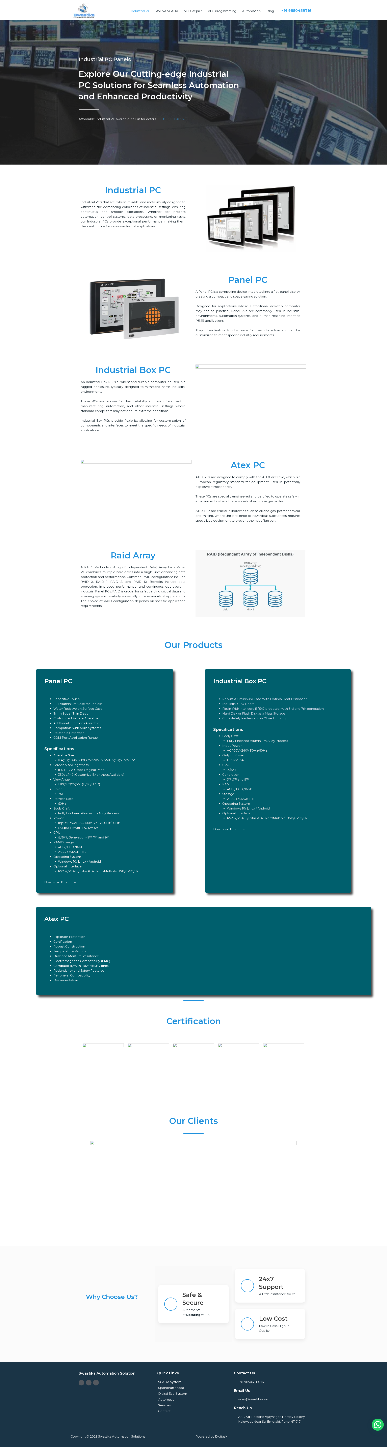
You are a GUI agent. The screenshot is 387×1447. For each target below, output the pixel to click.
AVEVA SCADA (167, 11)
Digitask (221, 1436)
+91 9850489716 (174, 119)
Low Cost (273, 1318)
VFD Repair (193, 11)
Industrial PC (140, 11)
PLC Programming (222, 11)
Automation (251, 11)
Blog (270, 11)
